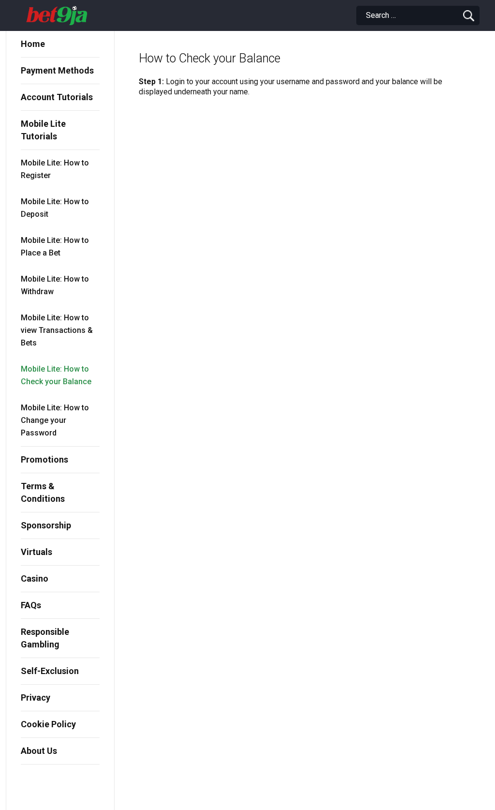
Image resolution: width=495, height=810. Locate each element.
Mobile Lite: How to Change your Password (55, 420)
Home (33, 44)
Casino (34, 578)
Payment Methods (57, 70)
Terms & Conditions (43, 492)
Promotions (44, 459)
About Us (39, 751)
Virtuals (36, 552)
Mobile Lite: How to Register (55, 169)
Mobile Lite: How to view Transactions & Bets (57, 330)
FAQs (31, 605)
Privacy (35, 697)
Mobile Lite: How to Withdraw (55, 285)
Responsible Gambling (45, 638)
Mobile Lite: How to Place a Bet (55, 246)
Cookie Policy (48, 724)
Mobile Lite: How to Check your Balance (56, 375)
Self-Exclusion (50, 671)
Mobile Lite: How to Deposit (55, 208)
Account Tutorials (57, 97)
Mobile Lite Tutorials (43, 130)
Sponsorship (46, 525)
